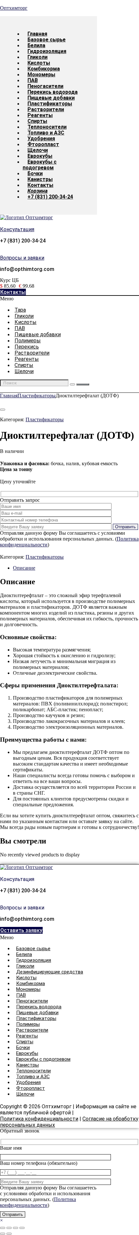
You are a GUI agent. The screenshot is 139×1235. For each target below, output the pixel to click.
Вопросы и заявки (22, 258)
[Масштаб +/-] (2, 1228)
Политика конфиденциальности (39, 1119)
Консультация (17, 229)
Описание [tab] (24, 568)
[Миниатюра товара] (2, 410)
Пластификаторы (36, 395)
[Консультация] (1, 224)
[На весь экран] (9, 1228)
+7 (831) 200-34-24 (50, 197)
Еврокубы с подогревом (40, 165)
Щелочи (24, 371)
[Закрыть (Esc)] (22, 1228)
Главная (8, 395)
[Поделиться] (15, 1228)
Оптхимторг (13, 8)
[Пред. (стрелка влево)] (2, 1234)
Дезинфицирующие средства (49, 972)
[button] (69, 299)
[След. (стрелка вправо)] (9, 1234)
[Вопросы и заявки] (1, 252)
